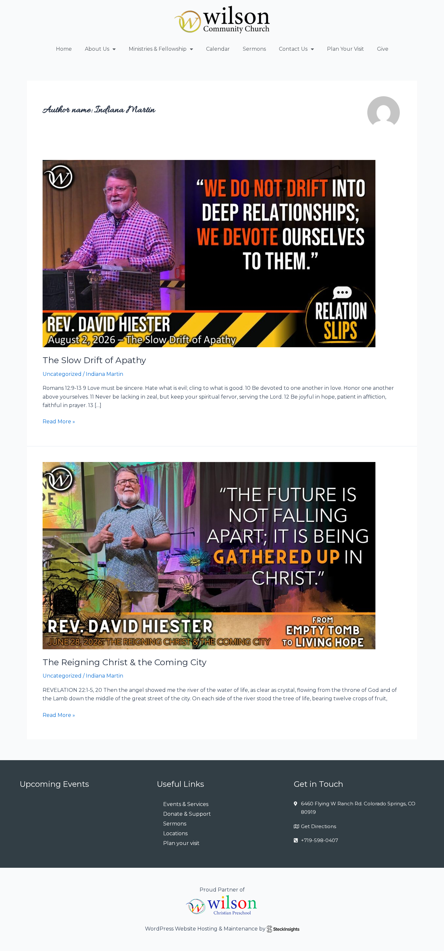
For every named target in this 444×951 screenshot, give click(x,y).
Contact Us (293, 49)
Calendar (218, 49)
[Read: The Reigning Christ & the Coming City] (209, 555)
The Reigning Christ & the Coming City (124, 662)
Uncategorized (62, 374)
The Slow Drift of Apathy (94, 360)
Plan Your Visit (345, 49)
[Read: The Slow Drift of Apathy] (209, 253)
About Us (97, 49)
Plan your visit (181, 843)
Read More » (59, 421)
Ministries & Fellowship (158, 49)
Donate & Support (187, 814)
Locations (175, 833)
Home (64, 49)
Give (382, 49)
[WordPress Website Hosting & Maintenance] (283, 929)
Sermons (254, 49)
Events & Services (185, 804)
